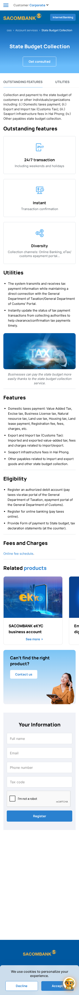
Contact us (23, 674)
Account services (26, 30)
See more (33, 639)
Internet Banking (63, 17)
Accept (57, 986)
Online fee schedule (18, 554)
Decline (21, 986)
